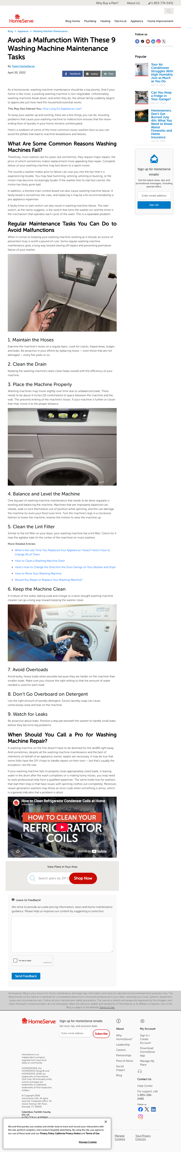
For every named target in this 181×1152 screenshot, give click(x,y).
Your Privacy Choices (143, 1137)
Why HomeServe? (124, 1037)
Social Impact (120, 1068)
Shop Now (83, 878)
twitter (94, 73)
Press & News (124, 1060)
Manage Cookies (88, 1142)
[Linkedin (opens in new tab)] (154, 1110)
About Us (133, 3)
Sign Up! (154, 204)
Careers (121, 1050)
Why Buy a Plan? (107, 3)
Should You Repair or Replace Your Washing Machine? (49, 579)
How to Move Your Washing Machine (38, 573)
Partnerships (123, 1055)
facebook (74, 73)
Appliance (23, 31)
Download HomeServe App (147, 1051)
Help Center (145, 1085)
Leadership (123, 1044)
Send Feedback (26, 976)
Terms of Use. (107, 1007)
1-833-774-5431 (162, 3)
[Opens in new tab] (137, 42)
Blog (10, 31)
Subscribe (101, 1033)
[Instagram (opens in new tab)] (140, 1117)
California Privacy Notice (68, 1133)
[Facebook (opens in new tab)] (140, 1110)
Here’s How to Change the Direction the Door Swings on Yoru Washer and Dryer (65, 567)
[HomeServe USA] (21, 18)
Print (110, 73)
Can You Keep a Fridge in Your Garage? (161, 96)
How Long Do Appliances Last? (62, 108)
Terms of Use (92, 1133)
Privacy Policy (47, 1133)
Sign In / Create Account (145, 1039)
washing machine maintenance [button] (50, 31)
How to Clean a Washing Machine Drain (40, 560)
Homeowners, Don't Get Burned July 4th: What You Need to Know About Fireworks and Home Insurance (161, 124)
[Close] (106, 1122)
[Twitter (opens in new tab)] (147, 1110)
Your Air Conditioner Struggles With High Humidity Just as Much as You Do (162, 73)
